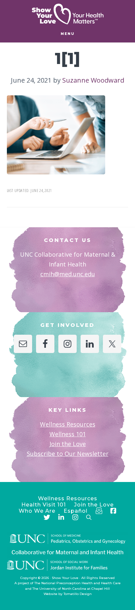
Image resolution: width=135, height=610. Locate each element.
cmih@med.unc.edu (67, 274)
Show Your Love (65, 578)
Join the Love (67, 444)
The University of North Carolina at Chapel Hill (71, 588)
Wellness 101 (67, 434)
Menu (68, 34)
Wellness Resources (67, 424)
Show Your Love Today (67, 14)
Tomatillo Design (78, 594)
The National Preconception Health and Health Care (77, 583)
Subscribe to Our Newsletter (67, 454)
